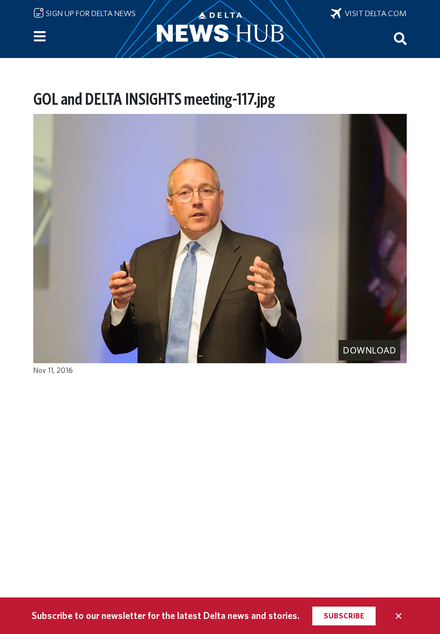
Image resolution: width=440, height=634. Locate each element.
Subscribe (344, 615)
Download (369, 350)
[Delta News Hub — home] (220, 29)
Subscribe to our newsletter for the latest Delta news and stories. (165, 615)
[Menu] (40, 36)
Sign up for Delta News (90, 13)
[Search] (400, 38)
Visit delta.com (374, 13)
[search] (400, 38)
